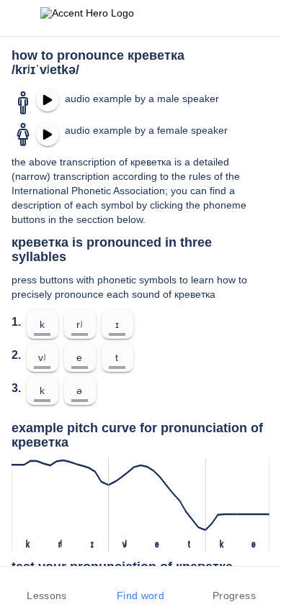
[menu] (20, 18)
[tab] (47, 587)
